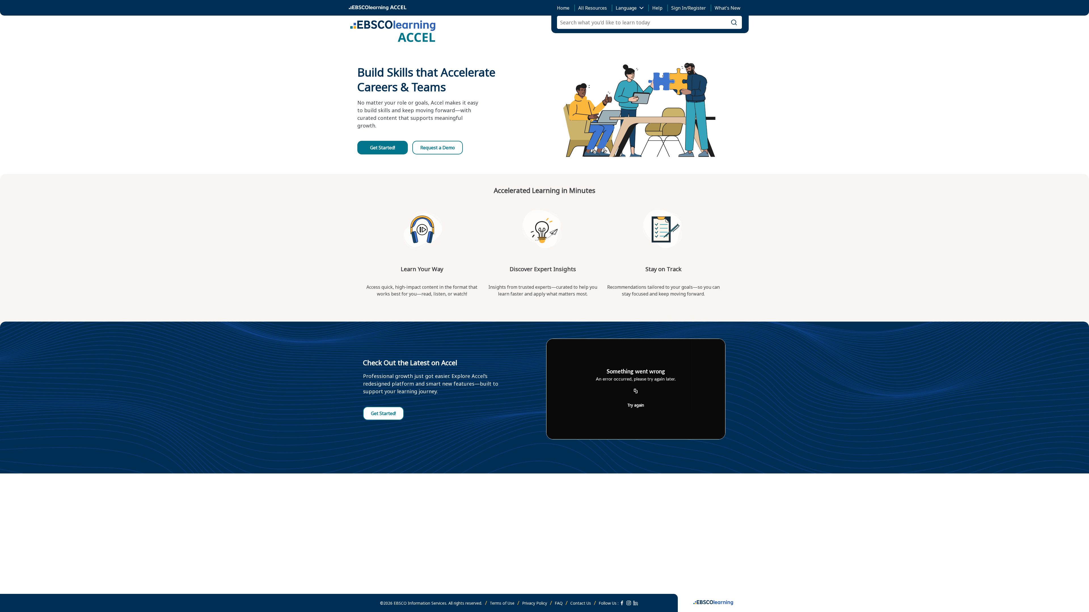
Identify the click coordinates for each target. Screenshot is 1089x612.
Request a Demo (437, 147)
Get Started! (382, 147)
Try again (635, 405)
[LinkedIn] (635, 603)
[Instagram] (628, 603)
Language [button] (626, 8)
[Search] (734, 22)
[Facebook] (622, 603)
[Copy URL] (635, 391)
